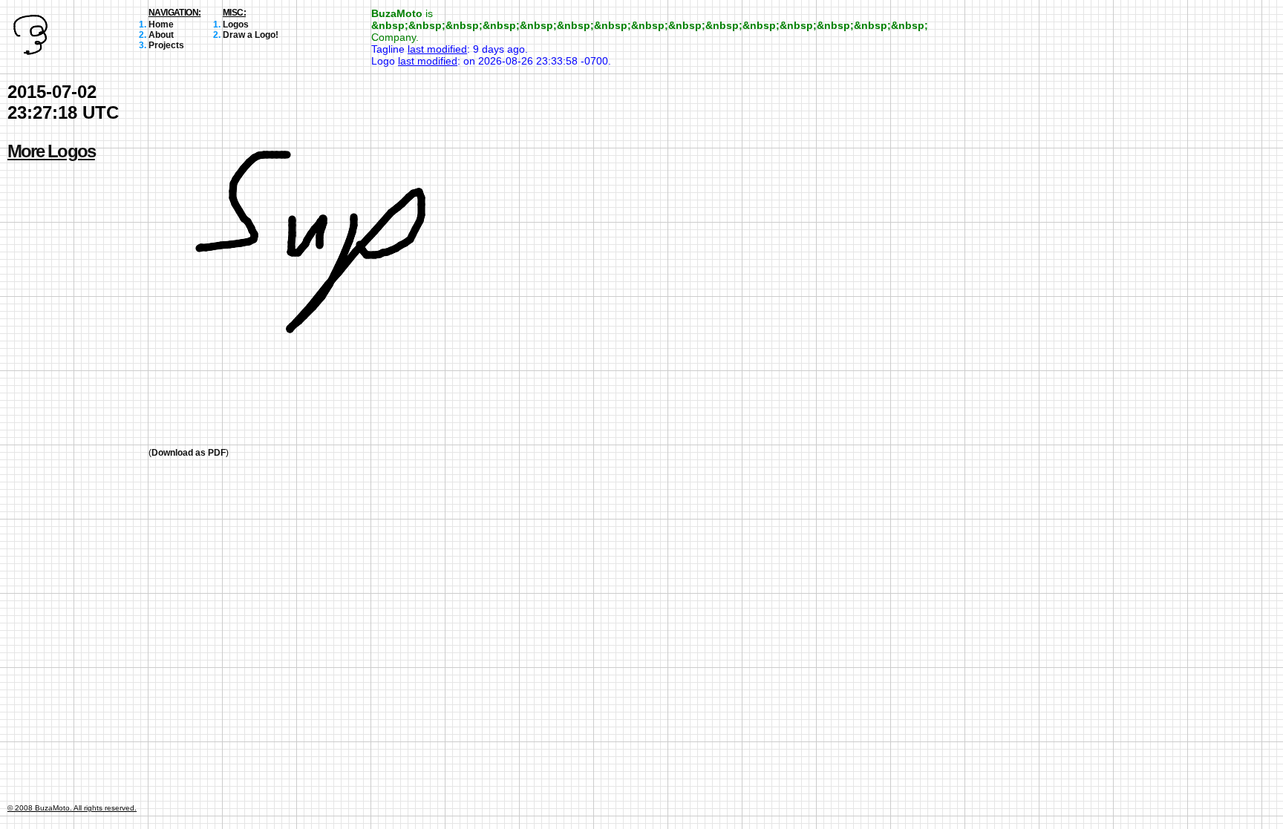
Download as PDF (188, 453)
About (161, 35)
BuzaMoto (396, 13)
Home (161, 24)
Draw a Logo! (250, 35)
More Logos (51, 151)
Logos (236, 24)
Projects (166, 45)
